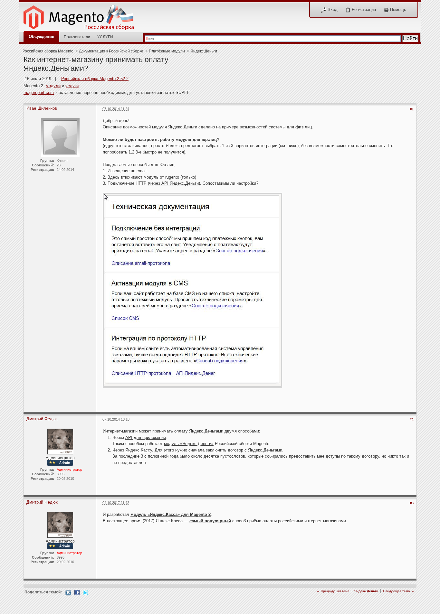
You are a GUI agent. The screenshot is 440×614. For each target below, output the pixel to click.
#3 (412, 503)
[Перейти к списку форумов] (82, 15)
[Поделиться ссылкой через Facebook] (77, 592)
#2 (412, 420)
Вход (332, 9)
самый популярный (210, 520)
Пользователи (77, 37)
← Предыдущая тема (333, 591)
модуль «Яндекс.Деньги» (189, 443)
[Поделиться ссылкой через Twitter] (85, 592)
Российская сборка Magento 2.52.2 (95, 78)
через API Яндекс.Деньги (174, 183)
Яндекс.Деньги (203, 51)
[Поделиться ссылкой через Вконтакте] (68, 592)
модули (53, 85)
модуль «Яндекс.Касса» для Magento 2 (170, 514)
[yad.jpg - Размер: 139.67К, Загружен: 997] (192, 291)
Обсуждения (41, 36)
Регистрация (363, 9)
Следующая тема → (398, 591)
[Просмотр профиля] (60, 441)
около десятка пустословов (218, 456)
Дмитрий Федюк (42, 418)
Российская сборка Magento (48, 51)
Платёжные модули (167, 51)
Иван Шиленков (41, 108)
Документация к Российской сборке (111, 51)
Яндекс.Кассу (138, 450)
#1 (412, 109)
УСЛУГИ (105, 37)
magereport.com (39, 92)
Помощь (397, 9)
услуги (72, 85)
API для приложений (145, 437)
